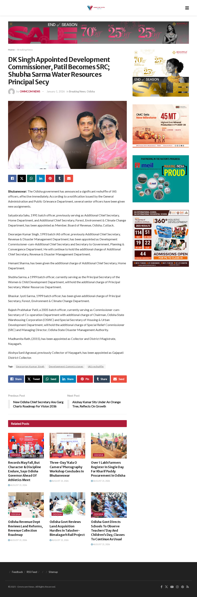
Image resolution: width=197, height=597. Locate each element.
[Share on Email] (69, 178)
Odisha (91, 91)
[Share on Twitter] (22, 178)
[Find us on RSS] (187, 587)
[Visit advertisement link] (98, 35)
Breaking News (25, 49)
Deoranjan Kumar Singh (30, 366)
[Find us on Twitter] (166, 587)
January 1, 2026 (56, 91)
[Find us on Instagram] (177, 587)
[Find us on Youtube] (172, 587)
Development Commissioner (66, 366)
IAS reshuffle (96, 366)
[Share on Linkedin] (40, 178)
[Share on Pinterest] (50, 178)
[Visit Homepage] (95, 8)
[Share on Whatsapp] (31, 178)
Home (11, 49)
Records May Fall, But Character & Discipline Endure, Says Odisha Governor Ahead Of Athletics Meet (24, 471)
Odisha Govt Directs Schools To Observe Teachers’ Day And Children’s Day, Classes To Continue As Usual (108, 530)
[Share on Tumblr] (59, 178)
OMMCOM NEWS (30, 91)
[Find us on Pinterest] (182, 587)
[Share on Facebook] (12, 178)
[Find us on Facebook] (161, 587)
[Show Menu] (187, 8)
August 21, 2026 (18, 485)
